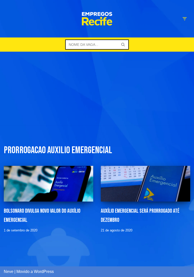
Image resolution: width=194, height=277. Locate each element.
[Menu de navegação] (184, 19)
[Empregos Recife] (97, 19)
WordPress (44, 271)
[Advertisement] (97, 89)
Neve (8, 271)
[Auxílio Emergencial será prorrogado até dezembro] (145, 184)
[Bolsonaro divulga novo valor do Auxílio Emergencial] (48, 184)
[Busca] (123, 44)
